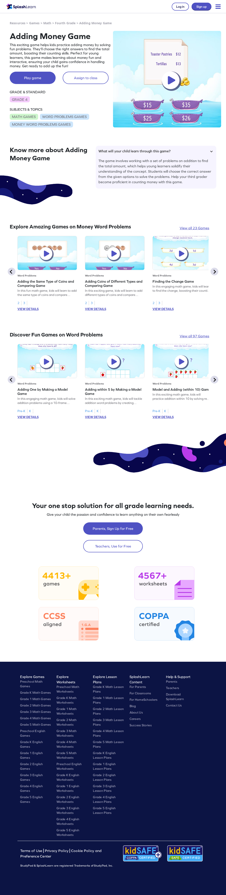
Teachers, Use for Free (113, 546)
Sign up (201, 6)
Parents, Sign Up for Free (113, 529)
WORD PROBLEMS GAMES (64, 117)
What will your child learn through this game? (134, 151)
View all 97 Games (194, 336)
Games (34, 23)
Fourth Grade (65, 23)
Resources (17, 23)
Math (47, 23)
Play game (32, 78)
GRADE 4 (19, 99)
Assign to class (85, 78)
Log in (180, 6)
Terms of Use (31, 851)
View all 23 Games (194, 228)
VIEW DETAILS (28, 309)
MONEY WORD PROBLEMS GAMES (41, 124)
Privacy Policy (57, 851)
